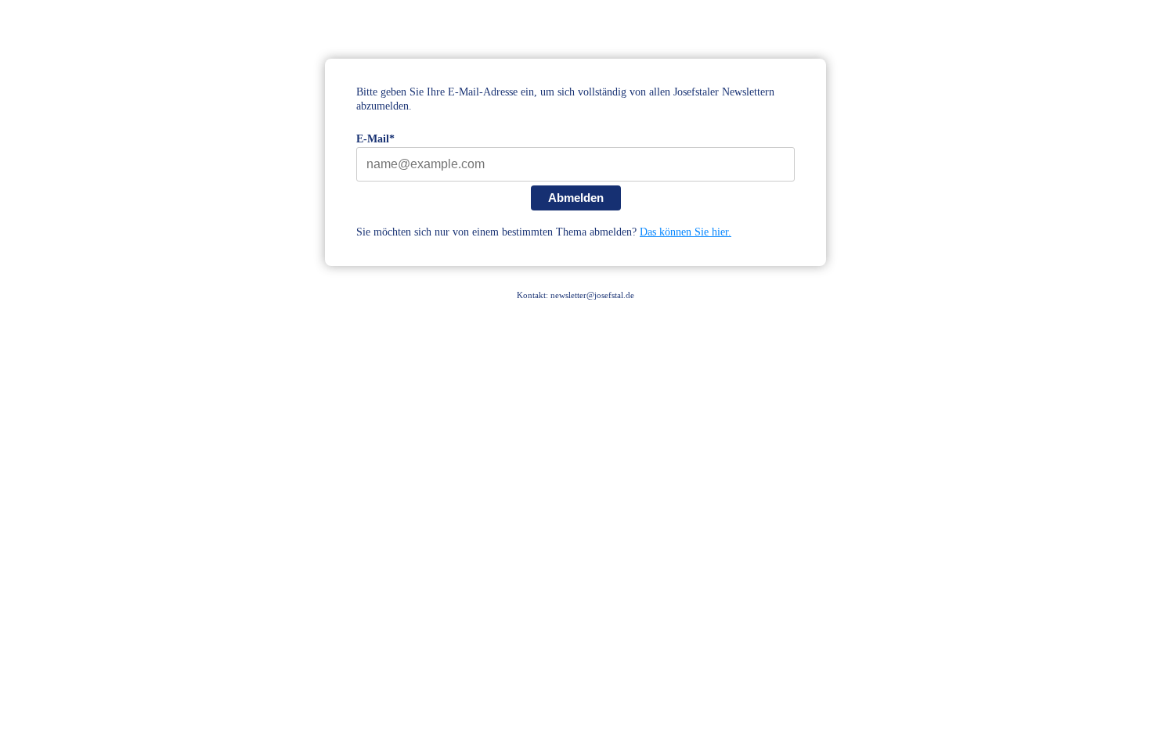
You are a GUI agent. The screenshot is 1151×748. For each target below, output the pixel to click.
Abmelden (576, 197)
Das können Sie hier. (685, 232)
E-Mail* (375, 139)
